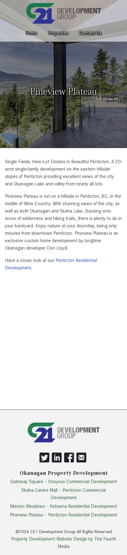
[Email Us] (81, 461)
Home (31, 33)
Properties (58, 33)
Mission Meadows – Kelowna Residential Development (63, 506)
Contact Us (90, 33)
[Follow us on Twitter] (44, 461)
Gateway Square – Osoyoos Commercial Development (63, 481)
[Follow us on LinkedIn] (57, 461)
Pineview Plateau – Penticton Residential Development (63, 515)
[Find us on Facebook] (69, 461)
